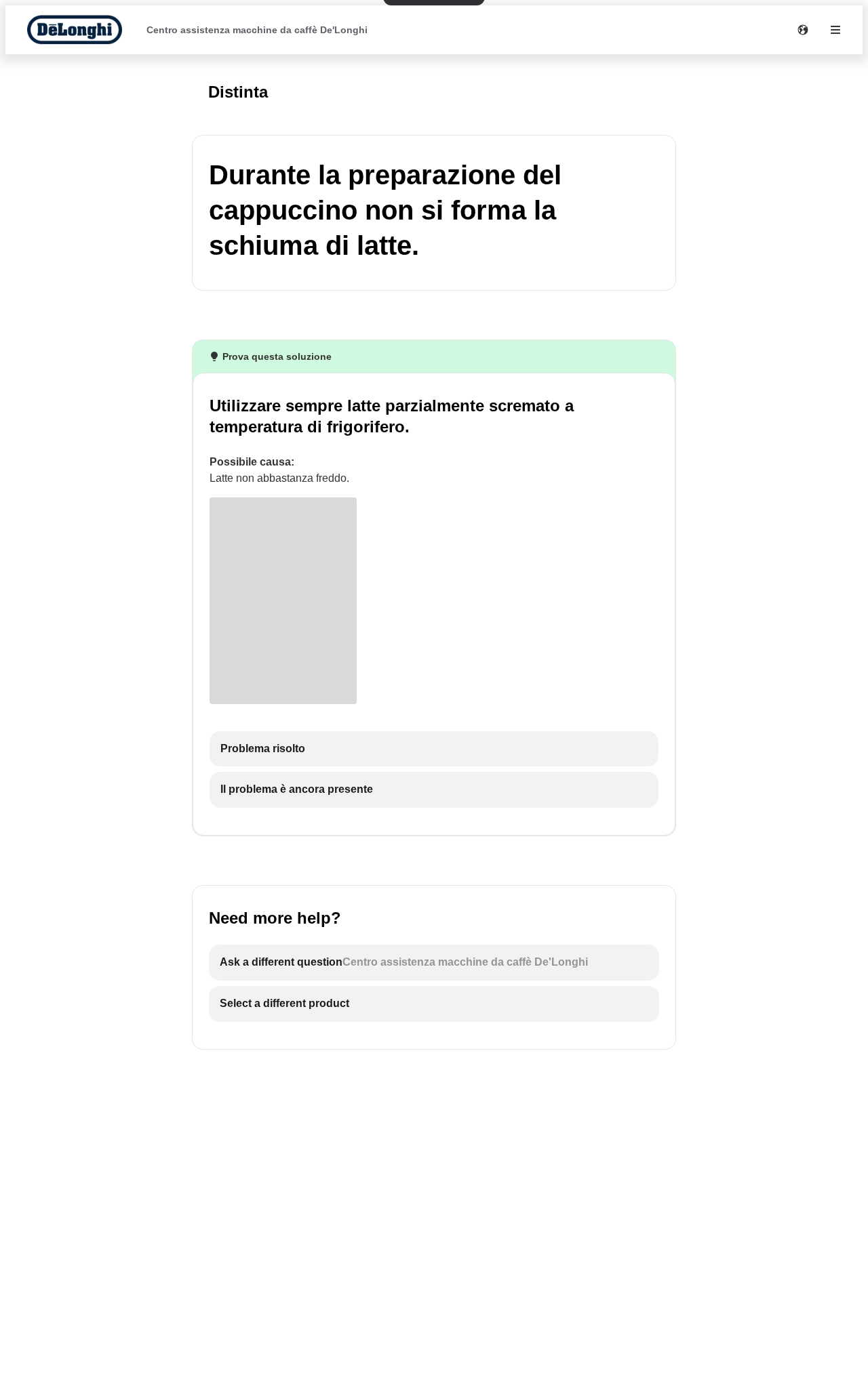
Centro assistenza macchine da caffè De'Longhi (257, 29)
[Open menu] (835, 30)
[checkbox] (434, 749)
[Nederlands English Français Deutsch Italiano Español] (803, 30)
